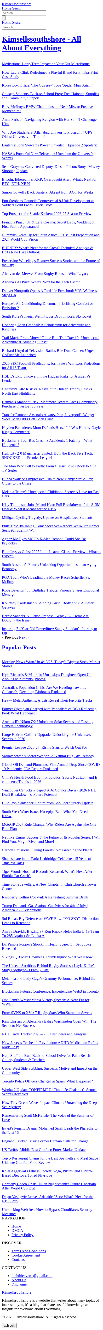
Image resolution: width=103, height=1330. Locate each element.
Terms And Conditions (28, 1251)
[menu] (4, 17)
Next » (24, 637)
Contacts (18, 1259)
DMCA (17, 1230)
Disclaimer (19, 1284)
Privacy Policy (22, 1235)
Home (7, 8)
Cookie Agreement (25, 1255)
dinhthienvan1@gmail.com (31, 1276)
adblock (9, 1325)
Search (17, 8)
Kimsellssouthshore (16, 4)
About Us (18, 1280)
